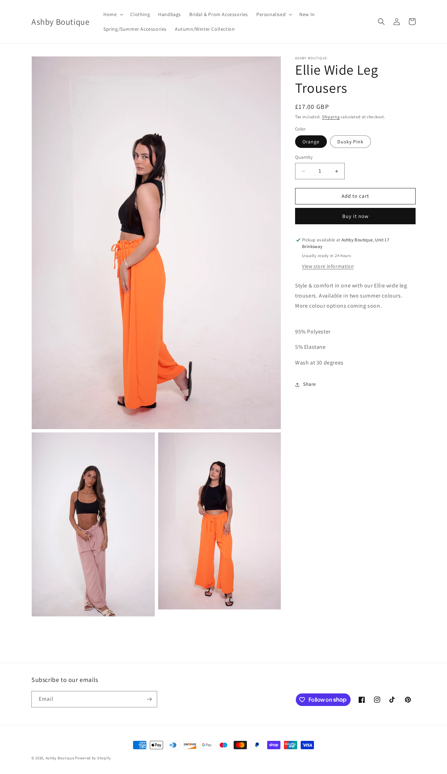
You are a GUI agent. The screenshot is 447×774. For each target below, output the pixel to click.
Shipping (331, 116)
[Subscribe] (149, 699)
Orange (311, 142)
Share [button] (309, 384)
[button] (112, 14)
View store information (328, 266)
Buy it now (355, 216)
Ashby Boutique (60, 758)
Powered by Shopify (93, 758)
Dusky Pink (350, 142)
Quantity (304, 157)
